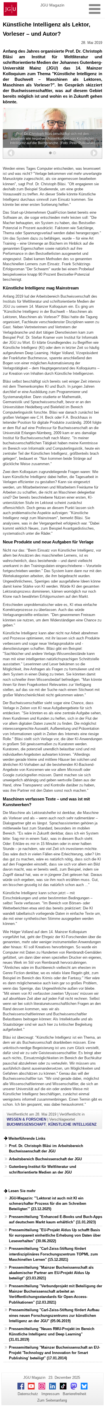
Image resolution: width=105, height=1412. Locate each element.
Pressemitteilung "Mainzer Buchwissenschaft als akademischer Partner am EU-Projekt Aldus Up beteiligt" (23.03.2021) (51, 1272)
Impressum (50, 1394)
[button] (11, 153)
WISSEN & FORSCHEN (26, 1119)
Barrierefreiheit (74, 1394)
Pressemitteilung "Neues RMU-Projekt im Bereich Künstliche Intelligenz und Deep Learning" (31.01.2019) (51, 1334)
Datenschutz (28, 1394)
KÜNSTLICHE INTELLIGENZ (72, 1124)
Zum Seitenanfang (52, 1400)
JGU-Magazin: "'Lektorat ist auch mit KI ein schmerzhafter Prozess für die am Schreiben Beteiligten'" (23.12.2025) (47, 1203)
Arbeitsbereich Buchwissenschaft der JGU (45, 1159)
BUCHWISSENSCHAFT (26, 1124)
